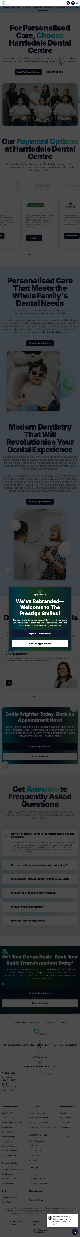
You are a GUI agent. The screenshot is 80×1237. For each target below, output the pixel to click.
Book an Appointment (40, 643)
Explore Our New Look (40, 633)
